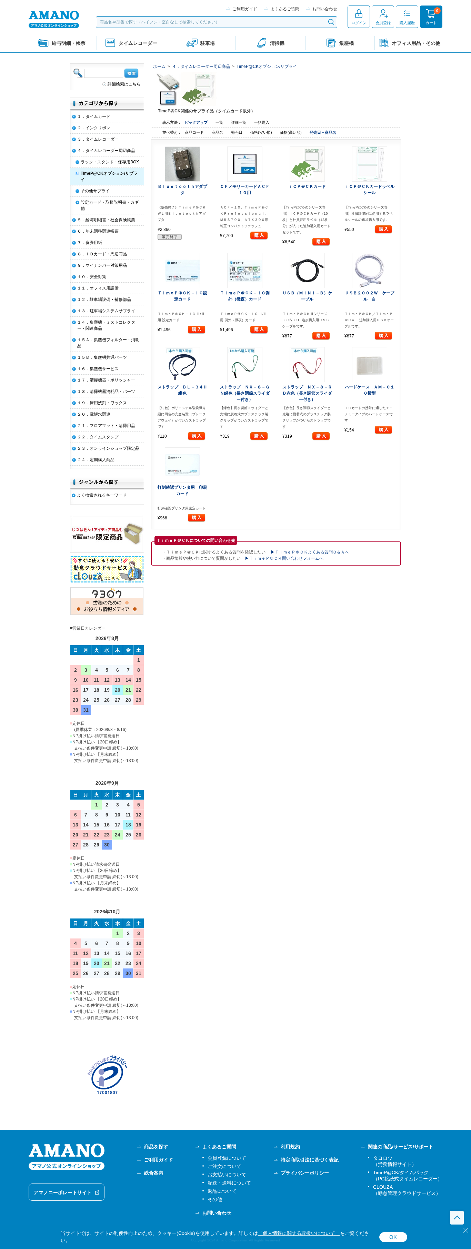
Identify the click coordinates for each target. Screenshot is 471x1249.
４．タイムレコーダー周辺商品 (201, 66)
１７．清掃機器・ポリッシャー (106, 380)
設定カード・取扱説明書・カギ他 (110, 205)
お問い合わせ (324, 9)
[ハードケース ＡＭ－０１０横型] (369, 364)
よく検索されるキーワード (102, 495)
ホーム (159, 66)
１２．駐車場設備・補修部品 (104, 299)
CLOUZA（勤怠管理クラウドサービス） (407, 1190)
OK (393, 1237)
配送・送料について (229, 1183)
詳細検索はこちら (124, 84)
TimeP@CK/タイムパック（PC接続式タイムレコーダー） (407, 1175)
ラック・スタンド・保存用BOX (110, 162)
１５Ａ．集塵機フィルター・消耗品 (108, 342)
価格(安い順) (261, 132)
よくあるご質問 (284, 9)
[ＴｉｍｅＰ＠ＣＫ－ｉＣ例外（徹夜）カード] (245, 270)
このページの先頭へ (457, 1217)
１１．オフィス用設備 (98, 288)
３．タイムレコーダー (98, 139)
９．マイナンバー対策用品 (102, 265)
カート (431, 23)
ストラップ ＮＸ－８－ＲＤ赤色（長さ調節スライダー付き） (307, 393)
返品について (222, 1191)
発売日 (237, 132)
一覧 (219, 122)
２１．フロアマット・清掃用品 (106, 425)
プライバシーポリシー (305, 1173)
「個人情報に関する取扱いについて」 (299, 1233)
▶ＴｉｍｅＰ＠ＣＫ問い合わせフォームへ (284, 558)
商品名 (218, 132)
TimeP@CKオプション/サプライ (267, 66)
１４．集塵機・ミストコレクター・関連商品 (106, 325)
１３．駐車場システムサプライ (106, 310)
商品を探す (156, 1146)
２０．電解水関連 (93, 414)
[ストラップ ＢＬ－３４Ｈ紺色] (183, 364)
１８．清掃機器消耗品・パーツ (106, 391)
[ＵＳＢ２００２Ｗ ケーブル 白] (369, 270)
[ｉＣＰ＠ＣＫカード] (307, 164)
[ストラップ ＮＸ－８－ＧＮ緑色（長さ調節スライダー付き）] (245, 364)
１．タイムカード (93, 116)
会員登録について (227, 1158)
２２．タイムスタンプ (98, 437)
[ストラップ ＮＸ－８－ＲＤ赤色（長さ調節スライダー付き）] (307, 364)
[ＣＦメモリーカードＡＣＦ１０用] (245, 164)
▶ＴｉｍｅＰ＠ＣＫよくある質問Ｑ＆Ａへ (310, 552)
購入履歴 (407, 23)
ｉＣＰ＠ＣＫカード (307, 186)
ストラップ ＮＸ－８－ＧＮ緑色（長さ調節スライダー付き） (245, 393)
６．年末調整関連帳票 (98, 231)
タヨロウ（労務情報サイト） (395, 1161)
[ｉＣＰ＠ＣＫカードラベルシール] (369, 164)
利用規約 (290, 1146)
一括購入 (261, 122)
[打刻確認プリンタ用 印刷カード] (183, 465)
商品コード (195, 132)
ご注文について (224, 1166)
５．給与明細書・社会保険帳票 (106, 219)
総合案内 (153, 1173)
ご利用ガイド (244, 9)
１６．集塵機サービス (98, 368)
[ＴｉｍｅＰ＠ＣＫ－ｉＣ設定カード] (183, 270)
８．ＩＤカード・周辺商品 (102, 254)
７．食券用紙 (89, 242)
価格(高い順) (291, 132)
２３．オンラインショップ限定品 (108, 448)
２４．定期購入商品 (95, 459)
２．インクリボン (93, 127)
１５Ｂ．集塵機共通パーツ (102, 357)
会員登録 (383, 23)
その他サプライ (95, 191)
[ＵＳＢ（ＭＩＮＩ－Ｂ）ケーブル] (307, 270)
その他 (215, 1199)
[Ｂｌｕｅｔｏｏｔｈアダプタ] (183, 164)
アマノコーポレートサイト (63, 1192)
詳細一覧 (238, 122)
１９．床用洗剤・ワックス (102, 402)
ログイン (359, 23)
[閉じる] (465, 1230)
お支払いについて (227, 1174)
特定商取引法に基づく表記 (310, 1159)
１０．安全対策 (91, 276)
